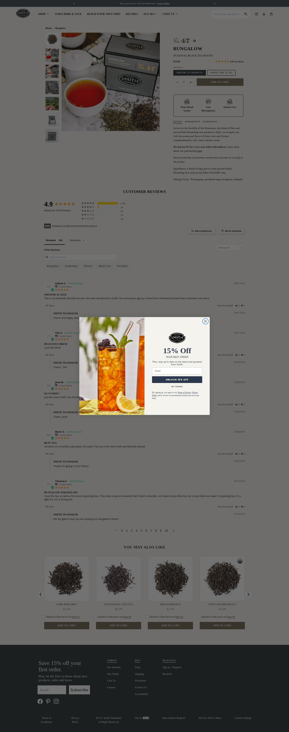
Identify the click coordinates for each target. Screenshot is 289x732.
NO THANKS (177, 386)
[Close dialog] (205, 321)
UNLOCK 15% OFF (177, 379)
